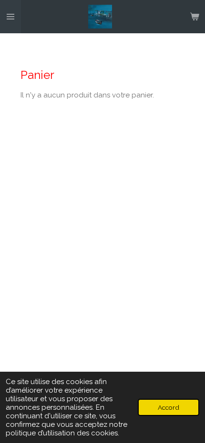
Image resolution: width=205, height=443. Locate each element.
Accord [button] (168, 407)
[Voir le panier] (194, 16)
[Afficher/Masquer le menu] (10, 16)
